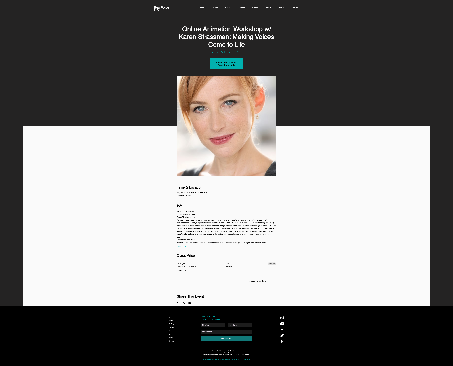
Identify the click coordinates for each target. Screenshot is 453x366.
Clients (171, 331)
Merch (171, 337)
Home (171, 317)
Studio (171, 320)
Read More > (182, 247)
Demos (171, 334)
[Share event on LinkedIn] (189, 303)
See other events (226, 65)
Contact (171, 341)
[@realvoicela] (282, 317)
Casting (171, 324)
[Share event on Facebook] (178, 303)
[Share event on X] (184, 303)
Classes (171, 327)
